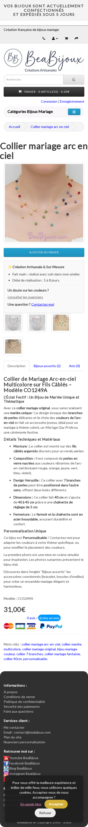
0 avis (31, 618)
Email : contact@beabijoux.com (27, 732)
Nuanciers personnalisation (24, 742)
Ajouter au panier (44, 252)
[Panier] (66, 38)
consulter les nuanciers (25, 297)
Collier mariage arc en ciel (50, 127)
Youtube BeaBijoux (23, 758)
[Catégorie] (74, 112)
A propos (11, 692)
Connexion (49, 101)
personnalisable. (35, 659)
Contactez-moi (42, 304)
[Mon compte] (55, 38)
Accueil (14, 127)
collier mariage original (39, 649)
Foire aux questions (18, 711)
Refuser (45, 813)
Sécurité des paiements (22, 706)
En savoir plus (31, 804)
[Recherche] (73, 79)
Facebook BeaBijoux (24, 763)
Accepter (56, 804)
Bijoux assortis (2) (47, 366)
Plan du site (13, 737)
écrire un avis (49, 618)
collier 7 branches (29, 654)
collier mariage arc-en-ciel (41, 644)
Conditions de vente (19, 697)
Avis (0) (74, 366)
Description (16, 366)
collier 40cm (13, 659)
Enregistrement (72, 101)
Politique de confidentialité (24, 702)
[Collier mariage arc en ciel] (44, 203)
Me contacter (14, 727)
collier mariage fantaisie (62, 654)
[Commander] (76, 38)
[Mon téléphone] (44, 38)
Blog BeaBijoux (20, 768)
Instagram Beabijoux (25, 774)
